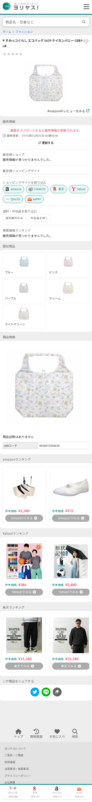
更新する (48, 143)
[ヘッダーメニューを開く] (85, 7)
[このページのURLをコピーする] (57, 692)
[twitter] (34, 693)
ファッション (24, 31)
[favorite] (86, 41)
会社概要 (9, 782)
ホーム (7, 31)
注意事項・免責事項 (16, 769)
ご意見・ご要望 (13, 755)
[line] (46, 693)
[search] (84, 21)
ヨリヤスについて (15, 748)
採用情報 (9, 762)
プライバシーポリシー (17, 775)
